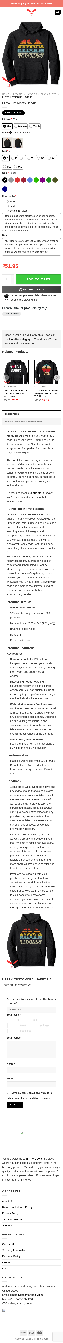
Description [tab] (12, 414)
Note (4, 235)
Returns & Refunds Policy (17, 1207)
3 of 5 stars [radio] (13, 1025)
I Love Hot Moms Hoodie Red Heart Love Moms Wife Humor (16, 393)
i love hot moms (11, 314)
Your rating (14, 1014)
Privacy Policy (10, 1213)
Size (5, 151)
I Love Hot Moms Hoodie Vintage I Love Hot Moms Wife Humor (46, 393)
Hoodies (32, 94)
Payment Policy (11, 1256)
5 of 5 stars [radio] (13, 1031)
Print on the (9, 196)
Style (6, 132)
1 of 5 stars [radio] (11, 1020)
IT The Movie (34, 1158)
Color (5, 173)
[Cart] (58, 12)
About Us (7, 1201)
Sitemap (7, 1225)
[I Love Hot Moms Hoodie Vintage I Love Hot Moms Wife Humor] (47, 372)
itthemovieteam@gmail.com (26, 1294)
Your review (14, 1037)
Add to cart (38, 279)
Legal (5, 1268)
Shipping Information (14, 1250)
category (19, 339)
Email (10, 1078)
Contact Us (8, 1244)
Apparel (18, 94)
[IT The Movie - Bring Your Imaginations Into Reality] (31, 12)
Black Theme (48, 94)
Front (13, 201)
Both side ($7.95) (19, 210)
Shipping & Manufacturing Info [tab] (23, 421)
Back (12, 206)
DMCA (6, 1262)
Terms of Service (12, 1219)
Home (5, 94)
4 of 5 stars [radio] (34, 1025)
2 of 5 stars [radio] (27, 1020)
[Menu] (4, 12)
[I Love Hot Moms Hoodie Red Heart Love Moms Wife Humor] (16, 372)
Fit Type (7, 119)
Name (11, 1063)
